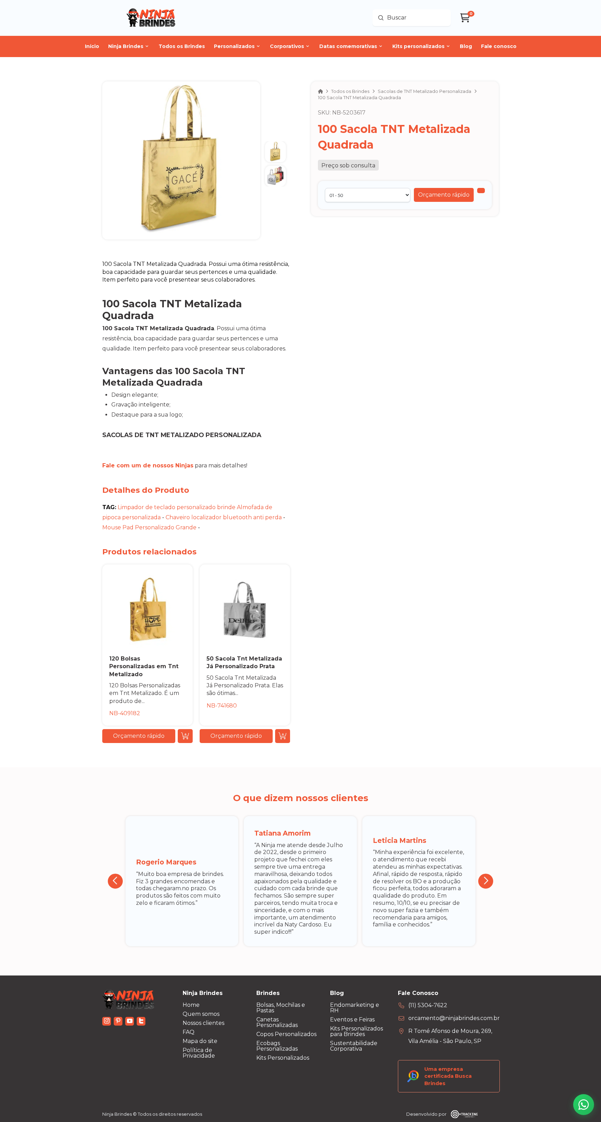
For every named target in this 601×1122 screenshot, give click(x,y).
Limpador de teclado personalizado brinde (176, 507)
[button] (444, 195)
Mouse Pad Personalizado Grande (149, 527)
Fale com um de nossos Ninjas (147, 465)
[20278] (481, 190)
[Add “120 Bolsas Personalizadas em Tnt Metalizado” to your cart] (185, 736)
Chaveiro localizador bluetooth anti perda (224, 517)
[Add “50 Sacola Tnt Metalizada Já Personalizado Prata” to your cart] (282, 736)
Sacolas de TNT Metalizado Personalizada (181, 434)
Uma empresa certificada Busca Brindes (448, 1076)
